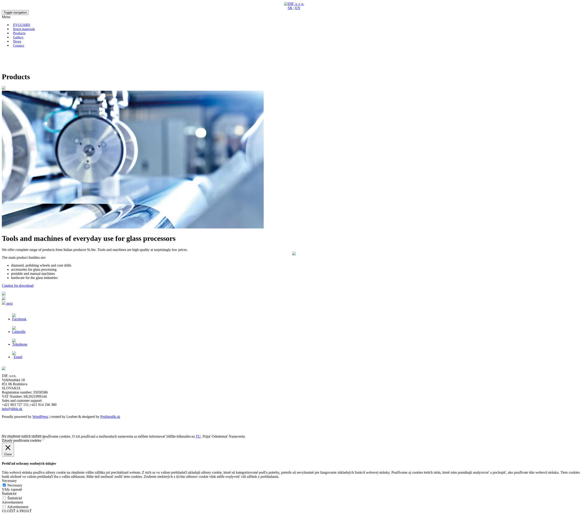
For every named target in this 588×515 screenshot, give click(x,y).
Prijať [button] (207, 436)
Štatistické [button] (9, 493)
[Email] (18, 357)
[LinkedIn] (18, 332)
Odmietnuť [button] (220, 436)
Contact (18, 45)
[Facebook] (19, 319)
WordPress (40, 417)
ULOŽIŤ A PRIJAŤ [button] (17, 511)
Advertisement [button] (12, 502)
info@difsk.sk (12, 409)
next (9, 303)
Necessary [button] (9, 481)
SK (290, 8)
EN (297, 8)
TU (198, 436)
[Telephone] (19, 344)
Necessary (14, 485)
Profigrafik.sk (110, 417)
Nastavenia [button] (237, 436)
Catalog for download (18, 285)
